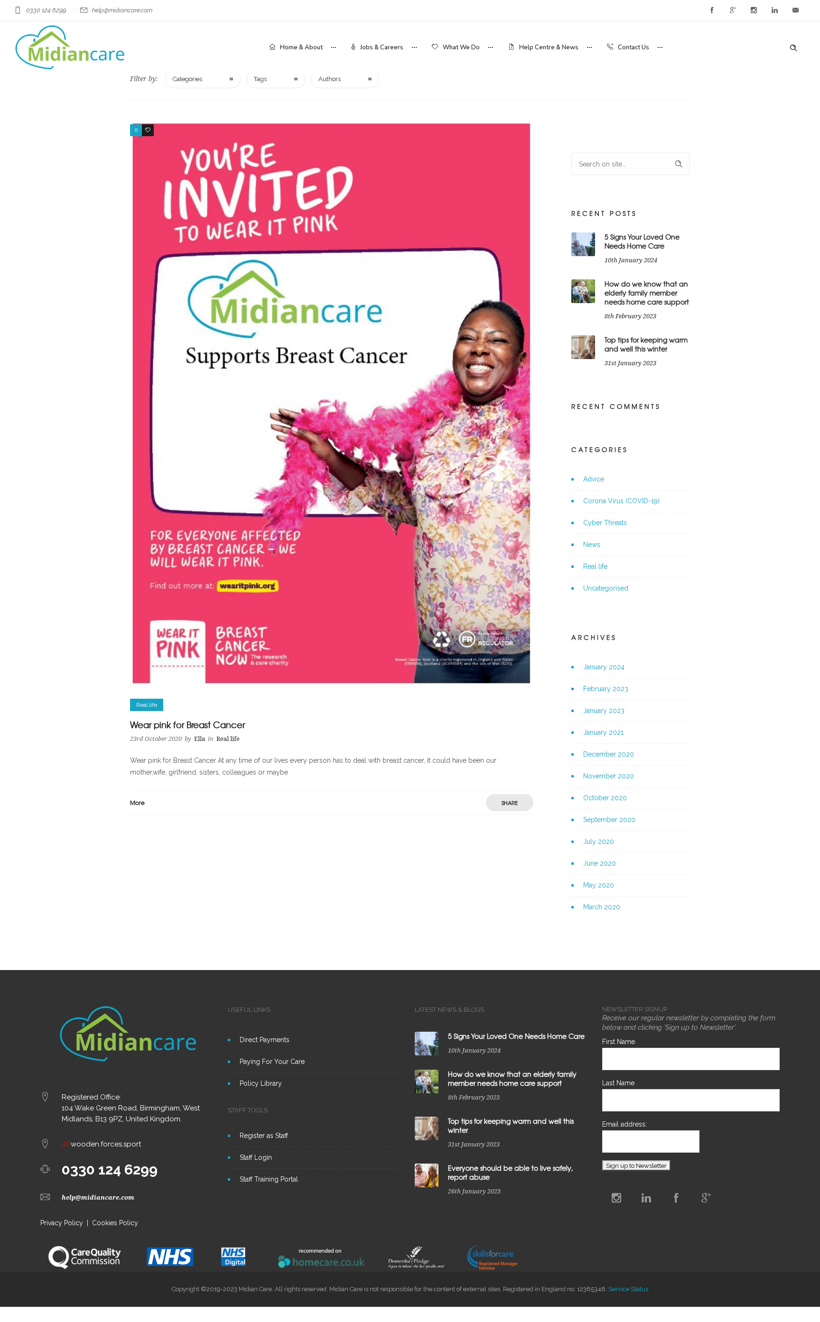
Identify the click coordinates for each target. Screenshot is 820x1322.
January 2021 (603, 732)
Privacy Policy (61, 1223)
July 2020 (598, 841)
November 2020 (608, 776)
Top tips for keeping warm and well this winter (646, 344)
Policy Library (261, 1083)
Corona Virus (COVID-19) (621, 501)
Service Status (628, 1289)
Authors (329, 79)
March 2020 (601, 907)
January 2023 (603, 710)
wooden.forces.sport (101, 1144)
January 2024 (603, 667)
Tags (260, 79)
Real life (595, 566)
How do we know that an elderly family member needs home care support (647, 292)
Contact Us (633, 47)
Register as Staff (264, 1135)
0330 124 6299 (110, 1169)
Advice (593, 479)
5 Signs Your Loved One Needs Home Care (642, 241)
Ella (199, 738)
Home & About (301, 47)
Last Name (618, 1083)
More (137, 802)
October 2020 (605, 798)
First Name (618, 1041)
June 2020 (599, 863)
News (591, 544)
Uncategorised (605, 588)
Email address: (624, 1124)
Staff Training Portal (269, 1179)
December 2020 (608, 754)
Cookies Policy (115, 1223)
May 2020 (598, 885)
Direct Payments (264, 1040)
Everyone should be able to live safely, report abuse (510, 1172)
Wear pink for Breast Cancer (187, 724)
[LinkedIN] (774, 10)
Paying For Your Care (272, 1061)
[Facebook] (711, 10)
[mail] (795, 10)
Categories (187, 79)
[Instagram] (753, 10)
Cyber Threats (605, 523)
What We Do (461, 47)
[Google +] (732, 10)
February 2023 (605, 689)
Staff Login (256, 1157)
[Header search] (793, 48)
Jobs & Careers (381, 47)
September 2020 (609, 819)
